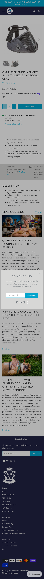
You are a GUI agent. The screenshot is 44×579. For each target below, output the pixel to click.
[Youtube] (21, 302)
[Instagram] (24, 302)
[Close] (39, 273)
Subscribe (31, 295)
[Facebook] (17, 302)
